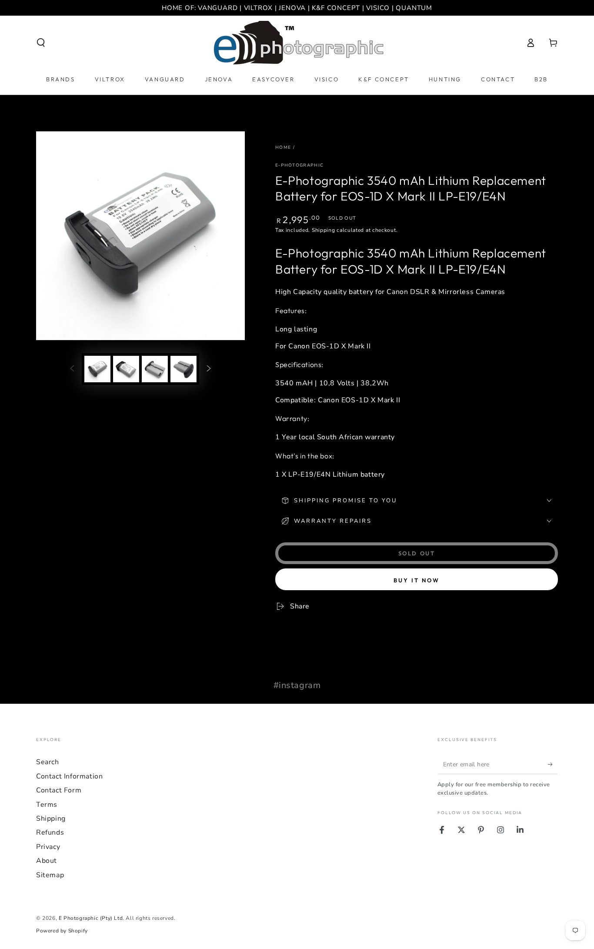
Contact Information (69, 776)
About (46, 860)
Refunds (50, 832)
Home (283, 147)
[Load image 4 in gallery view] (183, 369)
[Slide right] (208, 368)
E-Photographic (299, 165)
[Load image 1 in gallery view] (97, 369)
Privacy (48, 847)
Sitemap (50, 875)
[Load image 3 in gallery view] (155, 369)
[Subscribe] (553, 764)
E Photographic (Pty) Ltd (91, 918)
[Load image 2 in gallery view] (126, 369)
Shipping (323, 230)
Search (47, 762)
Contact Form (58, 790)
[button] (41, 42)
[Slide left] (72, 368)
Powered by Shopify (62, 930)
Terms (46, 804)
